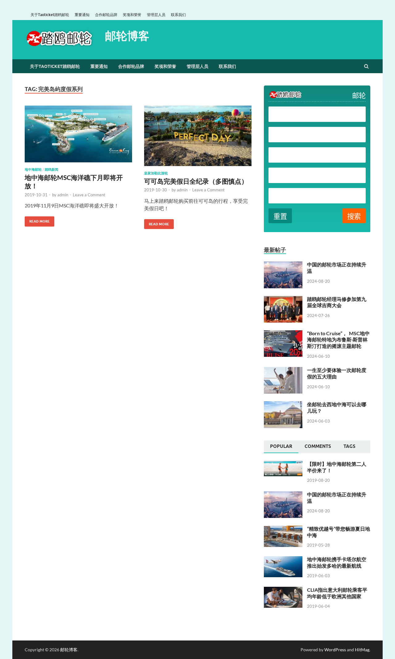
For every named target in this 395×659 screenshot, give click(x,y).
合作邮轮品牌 (106, 14)
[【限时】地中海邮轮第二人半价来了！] (283, 464)
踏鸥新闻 (51, 169)
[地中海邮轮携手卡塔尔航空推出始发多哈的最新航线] (283, 560)
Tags (349, 446)
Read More (37, 219)
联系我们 (178, 14)
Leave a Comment (89, 194)
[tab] (281, 446)
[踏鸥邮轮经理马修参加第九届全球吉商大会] (283, 299)
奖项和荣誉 (132, 14)
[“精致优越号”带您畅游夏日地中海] (283, 529)
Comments (318, 446)
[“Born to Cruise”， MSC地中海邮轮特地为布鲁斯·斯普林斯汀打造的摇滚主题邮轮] (283, 334)
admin (62, 194)
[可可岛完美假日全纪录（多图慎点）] (198, 138)
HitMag (362, 649)
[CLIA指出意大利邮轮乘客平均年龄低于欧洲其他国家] (283, 590)
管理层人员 (156, 14)
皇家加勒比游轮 (156, 173)
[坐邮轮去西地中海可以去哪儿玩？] (283, 405)
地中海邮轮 (33, 169)
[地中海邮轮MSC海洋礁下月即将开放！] (78, 136)
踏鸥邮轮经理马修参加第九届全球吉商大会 (336, 302)
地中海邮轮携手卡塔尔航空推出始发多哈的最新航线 (336, 562)
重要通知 (82, 14)
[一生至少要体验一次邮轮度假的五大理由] (283, 370)
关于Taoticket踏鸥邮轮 (50, 14)
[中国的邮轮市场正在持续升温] (283, 265)
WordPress (335, 649)
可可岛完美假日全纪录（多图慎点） (196, 181)
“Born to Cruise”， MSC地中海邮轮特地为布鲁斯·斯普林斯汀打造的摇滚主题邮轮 (338, 339)
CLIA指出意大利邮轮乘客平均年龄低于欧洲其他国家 (337, 593)
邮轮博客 (127, 35)
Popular (281, 446)
